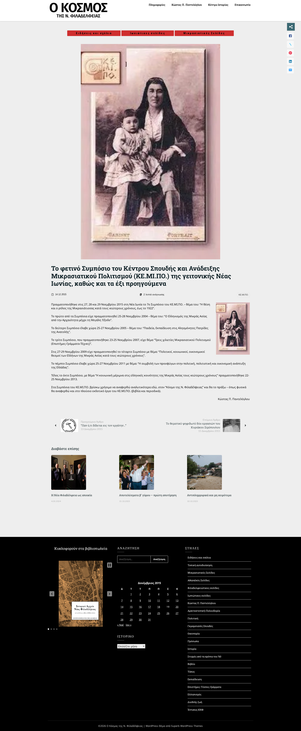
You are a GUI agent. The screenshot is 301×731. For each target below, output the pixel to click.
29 (131, 619)
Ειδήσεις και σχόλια (94, 33)
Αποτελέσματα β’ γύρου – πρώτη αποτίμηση (147, 495)
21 (122, 613)
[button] (51, 593)
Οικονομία (194, 633)
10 (149, 600)
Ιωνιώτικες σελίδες (147, 33)
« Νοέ (120, 624)
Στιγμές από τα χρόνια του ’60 (204, 656)
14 (122, 606)
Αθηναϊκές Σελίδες (199, 580)
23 (140, 613)
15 (131, 606)
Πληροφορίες (157, 4)
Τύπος (191, 671)
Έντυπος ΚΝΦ (195, 709)
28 (122, 619)
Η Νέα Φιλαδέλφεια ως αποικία (71, 495)
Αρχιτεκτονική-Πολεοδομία (204, 610)
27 (177, 613)
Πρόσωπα (193, 641)
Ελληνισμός (194, 694)
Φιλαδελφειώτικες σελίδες (203, 588)
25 (158, 613)
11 (158, 600)
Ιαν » (128, 624)
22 (131, 613)
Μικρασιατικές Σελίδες (204, 33)
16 (140, 606)
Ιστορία (192, 648)
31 (149, 619)
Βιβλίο (191, 664)
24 (149, 613)
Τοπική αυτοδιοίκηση (200, 565)
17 (149, 606)
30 (140, 619)
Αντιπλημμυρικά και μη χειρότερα (209, 495)
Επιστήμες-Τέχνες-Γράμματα (204, 687)
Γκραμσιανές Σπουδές (200, 626)
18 (158, 606)
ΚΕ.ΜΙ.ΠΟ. (243, 295)
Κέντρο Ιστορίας (218, 4)
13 (177, 600)
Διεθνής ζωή (195, 702)
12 (168, 600)
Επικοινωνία (242, 4)
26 (168, 613)
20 (177, 606)
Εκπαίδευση (195, 679)
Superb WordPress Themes (187, 726)
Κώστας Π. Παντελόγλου (187, 4)
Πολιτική (193, 618)
